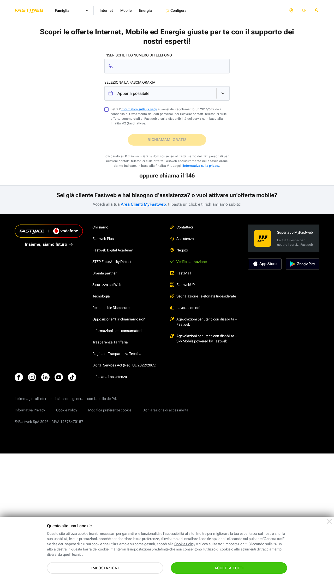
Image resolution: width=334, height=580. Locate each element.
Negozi (182, 250)
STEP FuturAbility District (111, 262)
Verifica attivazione (191, 262)
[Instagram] (32, 377)
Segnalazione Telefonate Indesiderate (206, 296)
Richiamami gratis (167, 139)
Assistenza (185, 239)
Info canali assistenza (109, 377)
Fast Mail (183, 273)
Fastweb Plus (103, 239)
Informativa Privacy (30, 410)
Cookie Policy (66, 410)
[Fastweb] (33, 10)
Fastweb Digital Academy (112, 250)
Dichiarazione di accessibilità (165, 410)
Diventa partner (104, 273)
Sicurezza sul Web (106, 285)
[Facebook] (19, 377)
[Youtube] (59, 377)
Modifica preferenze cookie (109, 410)
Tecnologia (101, 296)
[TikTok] (72, 377)
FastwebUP (185, 285)
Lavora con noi (188, 308)
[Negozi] (291, 10)
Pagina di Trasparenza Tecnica (116, 354)
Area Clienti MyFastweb (143, 204)
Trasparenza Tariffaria (110, 342)
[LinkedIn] (45, 377)
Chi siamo (100, 227)
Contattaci (184, 227)
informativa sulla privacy (139, 109)
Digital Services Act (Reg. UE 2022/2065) (124, 365)
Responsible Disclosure (110, 308)
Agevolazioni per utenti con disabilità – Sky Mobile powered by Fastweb (206, 338)
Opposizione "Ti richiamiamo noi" (118, 319)
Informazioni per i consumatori (116, 331)
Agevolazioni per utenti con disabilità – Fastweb (206, 321)
